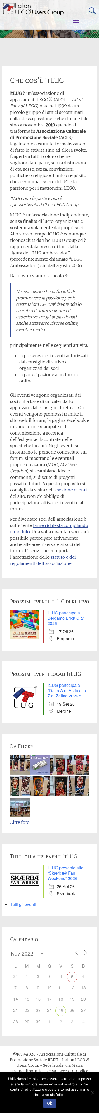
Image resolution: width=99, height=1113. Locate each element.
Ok (49, 1103)
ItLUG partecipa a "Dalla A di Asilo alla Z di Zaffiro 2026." (67, 690)
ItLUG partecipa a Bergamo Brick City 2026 (66, 618)
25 (60, 1010)
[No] (92, 1092)
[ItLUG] (33, 9)
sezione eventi (72, 490)
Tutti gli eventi (23, 904)
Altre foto (20, 822)
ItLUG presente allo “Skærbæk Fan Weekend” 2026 (65, 873)
